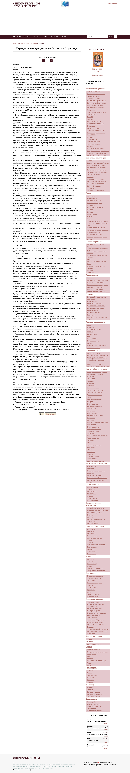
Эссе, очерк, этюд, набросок (97, 237)
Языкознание (92, 459)
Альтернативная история (96, 155)
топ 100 (36, 37)
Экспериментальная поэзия (97, 345)
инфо (64, 37)
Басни (89, 325)
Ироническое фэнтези (95, 105)
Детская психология (94, 395)
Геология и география (95, 390)
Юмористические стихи (96, 571)
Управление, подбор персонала (98, 629)
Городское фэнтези (94, 96)
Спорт (89, 592)
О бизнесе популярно (94, 622)
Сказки (89, 319)
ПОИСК (111, 36)
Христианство (92, 547)
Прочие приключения (95, 289)
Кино (88, 656)
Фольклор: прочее (93, 696)
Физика (89, 443)
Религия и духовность (95, 526)
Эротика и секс (92, 597)
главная (17, 37)
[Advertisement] (65, 21)
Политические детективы (96, 181)
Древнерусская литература (97, 358)
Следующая (50, 414)
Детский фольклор (93, 313)
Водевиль (90, 670)
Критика (90, 515)
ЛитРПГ (90, 117)
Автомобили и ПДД (94, 644)
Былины (90, 687)
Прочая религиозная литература (94, 539)
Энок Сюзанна (97, 75)
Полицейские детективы (96, 184)
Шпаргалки (91, 452)
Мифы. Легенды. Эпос (95, 364)
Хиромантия (91, 554)
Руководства (91, 494)
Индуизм (90, 531)
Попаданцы (91, 126)
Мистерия (90, 677)
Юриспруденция (93, 456)
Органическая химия (95, 415)
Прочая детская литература (97, 317)
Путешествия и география (96, 292)
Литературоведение (94, 406)
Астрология (91, 529)
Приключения (92, 275)
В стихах (90, 332)
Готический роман (94, 98)
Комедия (90, 561)
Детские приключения (95, 308)
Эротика (90, 270)
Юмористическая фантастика (98, 151)
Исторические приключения (97, 280)
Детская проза (92, 301)
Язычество (91, 551)
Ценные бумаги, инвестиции (97, 631)
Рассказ (90, 217)
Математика (91, 408)
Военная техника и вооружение (94, 707)
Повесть (90, 212)
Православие (91, 534)
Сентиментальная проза (96, 228)
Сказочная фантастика (95, 130)
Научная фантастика (94, 121)
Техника (89, 641)
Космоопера (91, 114)
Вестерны (90, 278)
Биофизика (91, 379)
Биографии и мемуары (95, 508)
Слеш (89, 264)
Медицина (91, 411)
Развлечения (91, 585)
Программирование (94, 475)
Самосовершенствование (96, 545)
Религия (90, 542)
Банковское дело (93, 602)
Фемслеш (90, 272)
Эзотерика (90, 549)
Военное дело (91, 699)
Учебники (90, 440)
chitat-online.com (26, 3)
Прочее (89, 647)
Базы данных (92, 466)
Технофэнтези (92, 139)
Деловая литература (94, 599)
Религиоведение (93, 431)
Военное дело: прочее (94, 711)
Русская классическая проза (97, 221)
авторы (44, 37)
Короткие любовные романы (97, 249)
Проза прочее (92, 214)
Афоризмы (91, 196)
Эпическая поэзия (93, 348)
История (90, 402)
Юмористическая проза (95, 568)
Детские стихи (92, 310)
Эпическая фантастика (95, 148)
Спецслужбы (91, 702)
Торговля (90, 627)
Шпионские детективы (95, 191)
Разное (89, 639)
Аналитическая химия (95, 461)
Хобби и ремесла (93, 594)
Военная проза (92, 198)
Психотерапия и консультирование (94, 428)
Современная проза (94, 232)
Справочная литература (96, 484)
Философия (91, 447)
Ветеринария (91, 385)
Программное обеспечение (97, 478)
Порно (89, 259)
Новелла (90, 210)
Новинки (55, 37)
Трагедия (90, 682)
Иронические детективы (96, 165)
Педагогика (91, 418)
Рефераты (90, 433)
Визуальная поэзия (94, 329)
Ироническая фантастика (96, 103)
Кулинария (91, 580)
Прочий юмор (92, 564)
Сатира (89, 566)
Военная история (93, 388)
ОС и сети (90, 473)
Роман (89, 219)
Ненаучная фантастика (95, 124)
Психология (91, 425)
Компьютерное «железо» (96, 471)
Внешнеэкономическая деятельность (95, 605)
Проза (88, 193)
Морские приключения (95, 282)
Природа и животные (94, 287)
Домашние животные (95, 576)
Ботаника (90, 383)
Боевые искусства (93, 704)
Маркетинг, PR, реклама (96, 620)
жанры (27, 37)
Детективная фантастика (96, 101)
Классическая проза (94, 203)
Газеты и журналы (94, 650)
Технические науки (94, 438)
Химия (89, 449)
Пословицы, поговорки (95, 694)
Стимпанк (90, 137)
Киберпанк (91, 110)
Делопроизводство (94, 611)
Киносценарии (92, 675)
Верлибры (90, 327)
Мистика (90, 119)
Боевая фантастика (94, 91)
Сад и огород (91, 587)
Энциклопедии (92, 501)
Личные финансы (93, 615)
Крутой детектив (93, 174)
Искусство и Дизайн (94, 513)
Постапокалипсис (93, 128)
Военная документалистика (97, 510)
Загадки (90, 690)
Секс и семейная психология (97, 436)
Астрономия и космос (95, 374)
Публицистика (92, 524)
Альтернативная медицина (97, 372)
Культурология (92, 404)
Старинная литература (95, 350)
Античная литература (95, 353)
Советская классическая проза (98, 230)
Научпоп (90, 517)
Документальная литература (93, 504)
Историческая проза (94, 200)
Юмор (88, 556)
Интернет (90, 469)
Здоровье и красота (94, 578)
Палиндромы (92, 339)
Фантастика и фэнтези (95, 89)
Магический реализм (95, 207)
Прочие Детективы (94, 186)
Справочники (92, 498)
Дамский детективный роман (98, 163)
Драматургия (92, 334)
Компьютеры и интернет (96, 463)
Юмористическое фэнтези (96, 153)
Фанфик (90, 665)
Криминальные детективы (97, 172)
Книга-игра (91, 315)
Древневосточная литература (98, 355)
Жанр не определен (94, 636)
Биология (90, 376)
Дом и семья (91, 573)
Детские (89, 294)
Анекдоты (90, 559)
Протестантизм (92, 536)
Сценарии (90, 680)
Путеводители (92, 491)
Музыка (90, 658)
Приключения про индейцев (97, 285)
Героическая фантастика (96, 94)
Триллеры (90, 188)
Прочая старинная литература (98, 366)
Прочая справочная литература (94, 488)
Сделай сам (91, 590)
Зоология (90, 397)
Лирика (89, 336)
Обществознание (93, 413)
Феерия (89, 239)
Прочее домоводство (94, 583)
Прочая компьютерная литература (95, 481)
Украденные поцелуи (97, 70)
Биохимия (90, 381)
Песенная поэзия (93, 341)
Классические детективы (96, 170)
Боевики (90, 161)
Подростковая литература (96, 661)
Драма (89, 673)
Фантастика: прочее (94, 144)
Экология (90, 454)
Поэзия (89, 343)
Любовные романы (94, 242)
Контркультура (92, 205)
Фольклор (90, 684)
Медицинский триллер (95, 179)
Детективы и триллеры (96, 158)
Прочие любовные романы (96, 261)
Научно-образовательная (96, 369)
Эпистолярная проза (94, 234)
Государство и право (94, 392)
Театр (89, 663)
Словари (90, 496)
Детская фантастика (94, 303)
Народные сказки (93, 692)
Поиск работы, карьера (95, 624)
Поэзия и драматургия (95, 322)
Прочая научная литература (97, 422)
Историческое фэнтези (95, 107)
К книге (106, 723)
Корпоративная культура (96, 613)
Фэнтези (90, 146)
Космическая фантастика (96, 112)
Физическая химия (94, 445)
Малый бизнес (92, 618)
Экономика (91, 634)
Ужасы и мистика (93, 142)
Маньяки (90, 177)
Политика (90, 420)
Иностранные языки (94, 399)
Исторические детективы (96, 168)
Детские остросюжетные (96, 306)
